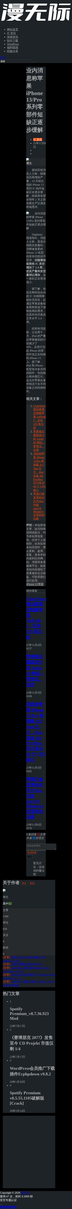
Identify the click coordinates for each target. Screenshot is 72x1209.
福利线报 (12, 47)
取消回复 (32, 852)
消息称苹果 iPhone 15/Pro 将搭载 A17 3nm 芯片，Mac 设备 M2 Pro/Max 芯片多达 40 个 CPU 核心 (39, 472)
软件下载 (12, 40)
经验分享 (12, 51)
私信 (32, 883)
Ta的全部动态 (11, 985)
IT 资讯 (11, 33)
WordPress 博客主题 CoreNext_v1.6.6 (29, 981)
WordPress (13, 44)
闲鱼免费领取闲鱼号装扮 (22, 964)
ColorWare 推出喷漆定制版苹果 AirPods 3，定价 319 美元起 (39, 416)
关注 (24, 883)
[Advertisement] (36, 1152)
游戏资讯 (12, 36)
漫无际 (24, 1192)
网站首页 (12, 29)
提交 (29, 856)
